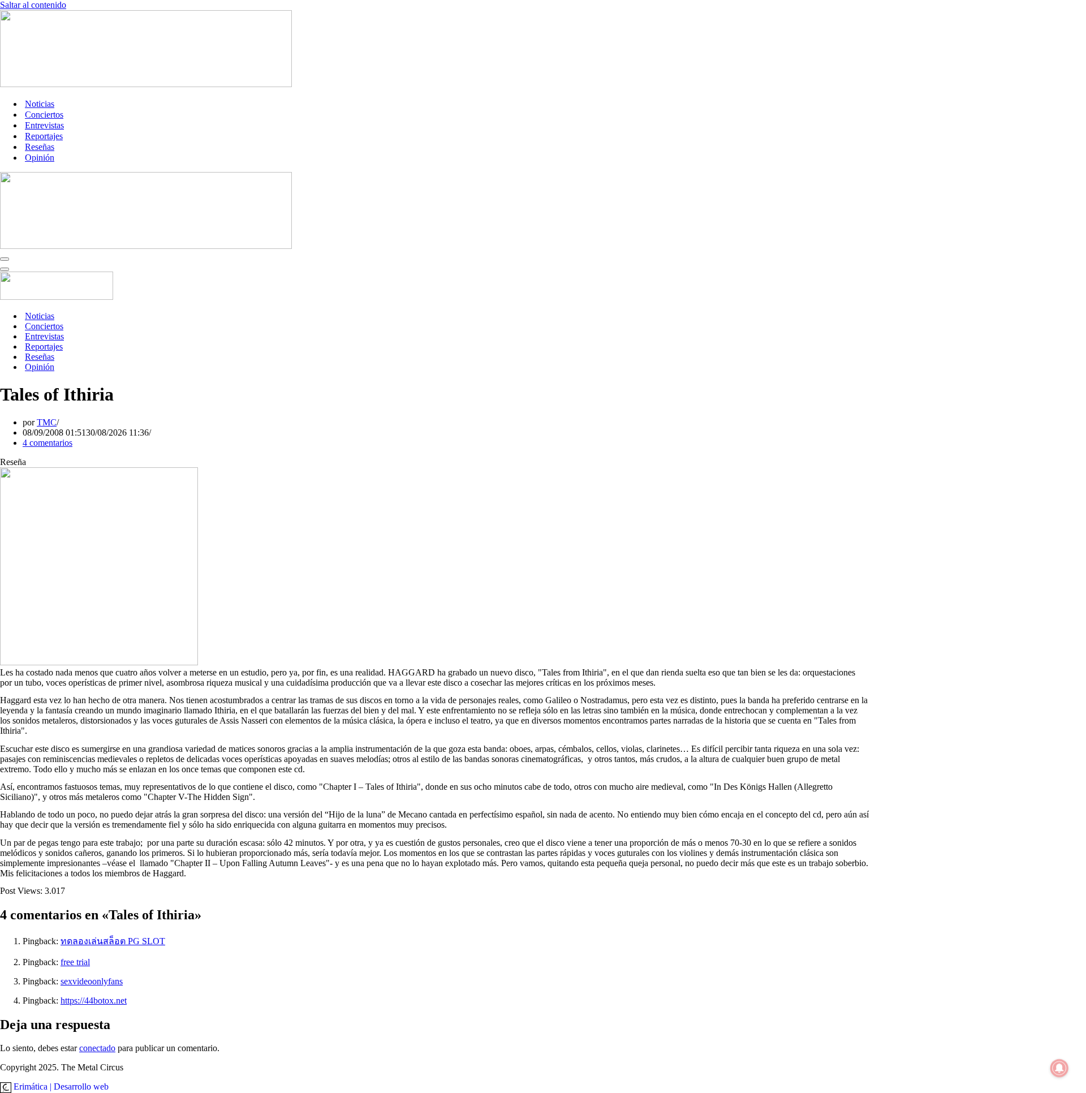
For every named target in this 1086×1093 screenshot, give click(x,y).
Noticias (39, 104)
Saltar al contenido (33, 5)
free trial (75, 962)
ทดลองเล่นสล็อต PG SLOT (113, 941)
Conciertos (44, 114)
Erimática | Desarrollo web (60, 1086)
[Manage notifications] (1059, 1068)
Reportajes (44, 136)
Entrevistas (44, 125)
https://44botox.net (94, 1000)
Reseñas (39, 147)
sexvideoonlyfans (92, 981)
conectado (97, 1048)
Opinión (39, 157)
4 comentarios (47, 442)
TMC (47, 422)
